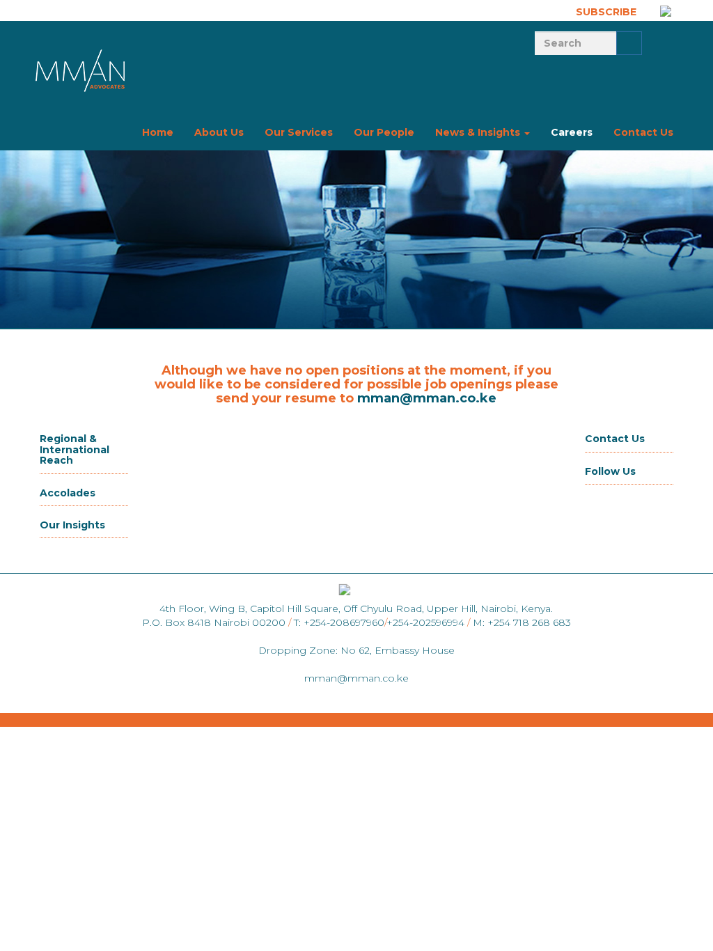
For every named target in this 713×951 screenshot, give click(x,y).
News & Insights (479, 132)
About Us (219, 132)
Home (157, 132)
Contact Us (643, 132)
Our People (384, 132)
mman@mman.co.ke (426, 398)
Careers (572, 132)
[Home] (80, 70)
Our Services (299, 132)
